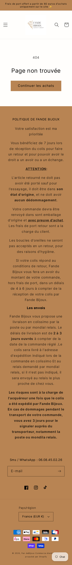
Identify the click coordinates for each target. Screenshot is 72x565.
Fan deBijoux (28, 553)
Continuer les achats (36, 86)
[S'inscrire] (59, 471)
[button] (5, 25)
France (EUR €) (33, 516)
